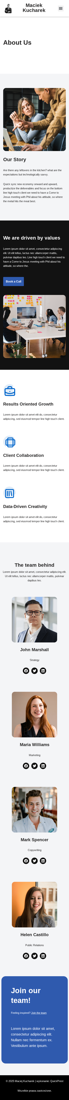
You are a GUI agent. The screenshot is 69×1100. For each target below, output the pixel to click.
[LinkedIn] (43, 671)
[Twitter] (34, 671)
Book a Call (13, 281)
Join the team (39, 1012)
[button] (61, 8)
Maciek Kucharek (34, 7)
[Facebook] (26, 671)
